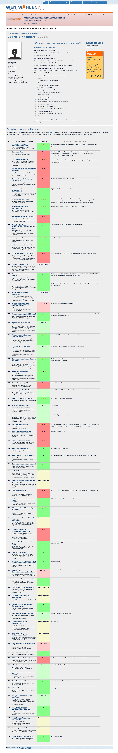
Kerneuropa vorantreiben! (21, 728)
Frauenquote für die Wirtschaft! (23, 587)
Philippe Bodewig (91, 57)
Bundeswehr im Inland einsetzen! (23, 216)
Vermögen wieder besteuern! (22, 238)
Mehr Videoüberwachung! (21, 405)
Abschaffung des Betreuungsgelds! (24, 561)
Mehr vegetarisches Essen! (21, 440)
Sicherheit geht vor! (19, 490)
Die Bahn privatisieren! (20, 424)
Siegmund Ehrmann (92, 59)
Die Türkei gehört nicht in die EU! (23, 390)
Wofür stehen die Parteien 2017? (35, 20)
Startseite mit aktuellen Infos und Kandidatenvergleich (44, 17)
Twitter (21, 747)
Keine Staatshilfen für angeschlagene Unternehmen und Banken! (23, 226)
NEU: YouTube (76, 2)
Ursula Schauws (91, 67)
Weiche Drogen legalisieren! (21, 383)
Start (45, 2)
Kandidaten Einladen (95, 77)
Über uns (102, 2)
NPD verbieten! (17, 688)
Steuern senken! (17, 152)
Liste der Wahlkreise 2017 (32, 23)
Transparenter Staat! (19, 552)
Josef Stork (90, 69)
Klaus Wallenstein (92, 73)
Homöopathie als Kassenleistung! (23, 613)
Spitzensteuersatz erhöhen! (21, 199)
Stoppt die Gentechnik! (20, 448)
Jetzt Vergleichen (96, 75)
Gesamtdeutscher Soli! (19, 415)
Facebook (28, 747)
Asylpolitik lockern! (18, 471)
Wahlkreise (53, 2)
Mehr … (92, 2)
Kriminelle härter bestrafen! (21, 431)
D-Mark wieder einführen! (21, 658)
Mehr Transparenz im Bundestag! (23, 455)
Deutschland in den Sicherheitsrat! (24, 464)
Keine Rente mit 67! (19, 681)
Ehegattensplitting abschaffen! (22, 736)
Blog (85, 2)
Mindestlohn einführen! (20, 144)
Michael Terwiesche (92, 71)
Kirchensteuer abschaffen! (21, 652)
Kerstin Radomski (91, 66)
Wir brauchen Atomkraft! (20, 159)
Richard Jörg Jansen (92, 61)
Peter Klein (90, 64)
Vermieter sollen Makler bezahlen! (24, 579)
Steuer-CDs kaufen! (18, 284)
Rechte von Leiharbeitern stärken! (24, 245)
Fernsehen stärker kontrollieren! (23, 253)
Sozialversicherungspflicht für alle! (24, 313)
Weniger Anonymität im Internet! (23, 264)
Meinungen (64, 2)
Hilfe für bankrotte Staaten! (21, 665)
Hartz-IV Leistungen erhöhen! (22, 398)
